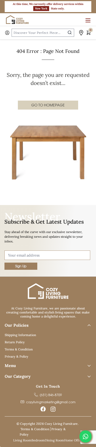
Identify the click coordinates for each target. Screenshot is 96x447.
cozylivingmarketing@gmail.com (50, 402)
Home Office (73, 440)
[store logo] (18, 19)
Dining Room (54, 440)
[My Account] (7, 32)
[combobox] (43, 33)
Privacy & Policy (16, 356)
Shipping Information (20, 335)
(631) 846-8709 (51, 395)
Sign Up (21, 266)
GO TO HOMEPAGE (48, 105)
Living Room (22, 440)
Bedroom (38, 440)
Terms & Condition (19, 349)
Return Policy (15, 342)
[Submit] (69, 32)
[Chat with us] (85, 436)
